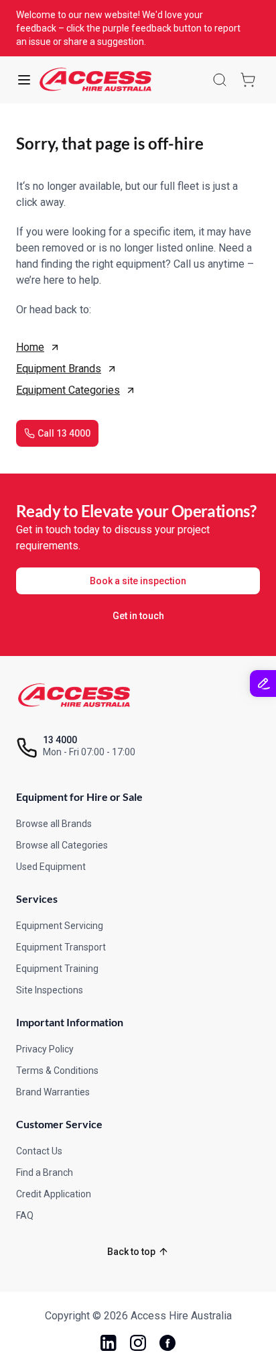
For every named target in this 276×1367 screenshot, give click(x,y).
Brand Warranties (53, 1092)
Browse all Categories (62, 845)
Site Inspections (49, 990)
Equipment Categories (68, 390)
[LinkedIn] (108, 1343)
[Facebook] (167, 1343)
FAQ (24, 1215)
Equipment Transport (61, 947)
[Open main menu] (24, 80)
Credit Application (53, 1194)
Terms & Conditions (57, 1070)
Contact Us (39, 1151)
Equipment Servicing (59, 925)
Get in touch (138, 615)
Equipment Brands (58, 368)
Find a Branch (44, 1172)
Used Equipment (51, 866)
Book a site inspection (138, 581)
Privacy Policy (45, 1049)
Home (30, 347)
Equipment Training (57, 968)
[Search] (220, 80)
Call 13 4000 (64, 433)
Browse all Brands (54, 823)
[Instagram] (138, 1343)
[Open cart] (248, 80)
